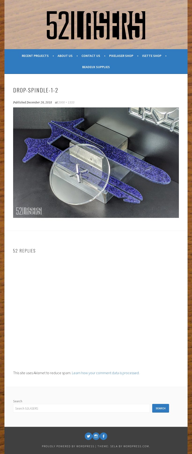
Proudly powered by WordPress (68, 446)
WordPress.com (136, 446)
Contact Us (90, 56)
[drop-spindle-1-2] (96, 216)
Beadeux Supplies (96, 67)
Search (17, 401)
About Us (65, 56)
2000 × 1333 (66, 102)
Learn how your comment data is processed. (106, 372)
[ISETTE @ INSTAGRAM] (96, 436)
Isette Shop (151, 56)
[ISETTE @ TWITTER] (88, 436)
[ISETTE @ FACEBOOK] (103, 436)
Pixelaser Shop (121, 56)
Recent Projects (35, 56)
